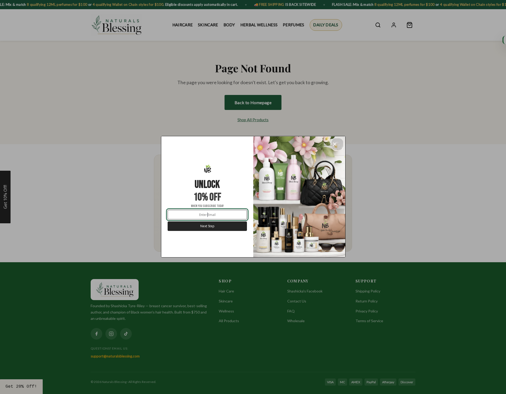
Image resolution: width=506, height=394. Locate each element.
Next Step (207, 226)
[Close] (337, 144)
